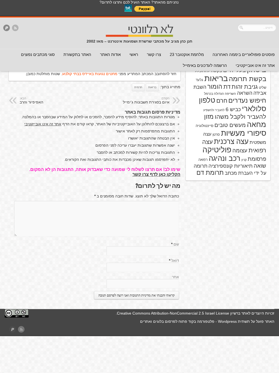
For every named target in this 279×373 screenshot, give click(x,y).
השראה (244, 93)
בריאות (152, 87)
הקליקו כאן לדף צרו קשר (156, 174)
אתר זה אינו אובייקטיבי (255, 65)
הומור (214, 86)
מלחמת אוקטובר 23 (187, 54)
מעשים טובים (230, 125)
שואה (260, 166)
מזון (209, 116)
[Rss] (15, 28)
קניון (244, 159)
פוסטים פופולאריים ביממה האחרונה (244, 54)
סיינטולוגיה (204, 125)
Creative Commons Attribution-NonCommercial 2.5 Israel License (173, 313)
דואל (175, 260)
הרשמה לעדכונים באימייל (205, 65)
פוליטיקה (216, 150)
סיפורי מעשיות (243, 133)
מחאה (256, 124)
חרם (221, 100)
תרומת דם (210, 172)
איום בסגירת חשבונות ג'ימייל (146, 100)
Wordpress (227, 321)
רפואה (203, 160)
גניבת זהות (245, 87)
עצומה (239, 150)
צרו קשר (154, 54)
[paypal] (6, 28)
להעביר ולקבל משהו (240, 116)
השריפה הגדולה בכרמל (220, 94)
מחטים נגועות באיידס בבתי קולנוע (89, 74)
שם (176, 244)
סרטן (216, 134)
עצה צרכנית (231, 141)
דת (227, 86)
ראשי (133, 54)
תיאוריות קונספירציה (230, 166)
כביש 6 (233, 109)
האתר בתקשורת (77, 54)
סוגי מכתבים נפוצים (38, 54)
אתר (175, 277)
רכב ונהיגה (224, 158)
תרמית (138, 87)
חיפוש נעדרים (247, 100)
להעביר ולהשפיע (214, 110)
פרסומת (257, 159)
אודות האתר (110, 54)
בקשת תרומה (247, 78)
